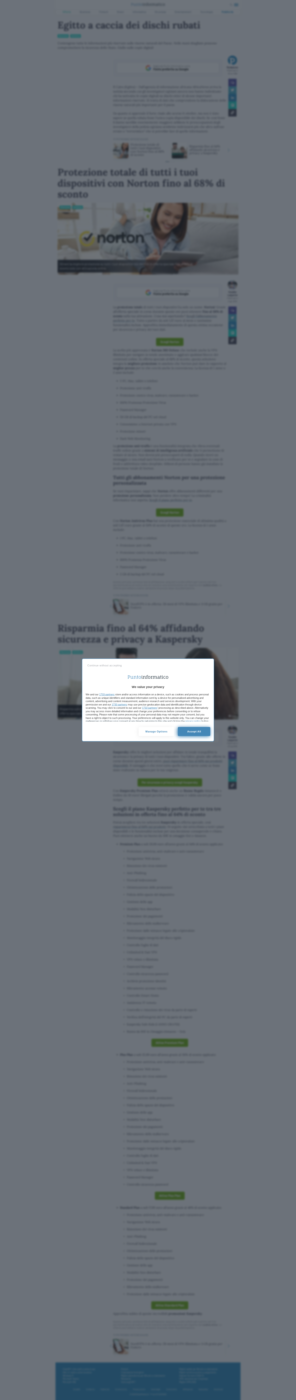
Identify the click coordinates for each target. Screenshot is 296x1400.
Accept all (194, 731)
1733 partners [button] (107, 694)
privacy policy (193, 721)
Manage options (156, 731)
